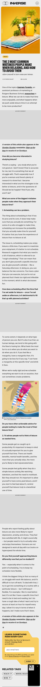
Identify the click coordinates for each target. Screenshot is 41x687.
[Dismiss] (37, 666)
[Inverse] (18, 3)
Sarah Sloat (10, 79)
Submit (28, 661)
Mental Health (22, 674)
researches (29, 93)
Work (6, 678)
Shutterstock (1, 31)
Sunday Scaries (9, 147)
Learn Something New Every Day (16, 635)
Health (6, 674)
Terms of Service (14, 656)
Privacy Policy (26, 656)
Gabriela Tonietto (24, 87)
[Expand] (30, 666)
